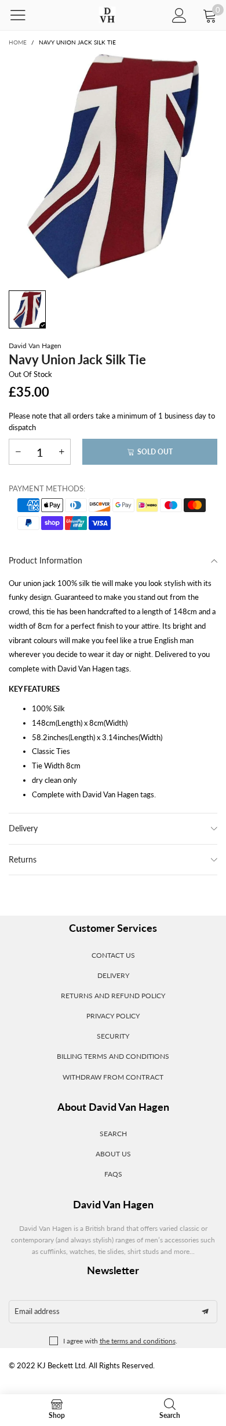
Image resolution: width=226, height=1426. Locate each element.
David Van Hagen (35, 345)
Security (113, 1036)
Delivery (23, 828)
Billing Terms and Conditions (113, 1056)
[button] (18, 451)
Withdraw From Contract (113, 1077)
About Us (113, 1153)
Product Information (45, 560)
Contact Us (113, 955)
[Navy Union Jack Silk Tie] (113, 166)
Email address (37, 1311)
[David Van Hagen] (107, 15)
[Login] (179, 15)
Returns (23, 859)
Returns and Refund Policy (113, 995)
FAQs (113, 1174)
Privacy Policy (113, 1015)
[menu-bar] (25, 15)
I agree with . (120, 1341)
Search (113, 1133)
